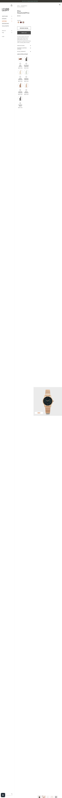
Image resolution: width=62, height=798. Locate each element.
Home (18, 5)
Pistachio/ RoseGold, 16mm (26, 79)
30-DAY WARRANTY (21, 51)
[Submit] (11, 794)
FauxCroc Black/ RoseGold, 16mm (20, 106)
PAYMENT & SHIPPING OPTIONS (22, 48)
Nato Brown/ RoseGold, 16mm (20, 67)
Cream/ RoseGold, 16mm (20, 79)
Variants (19, 20)
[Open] (3, 795)
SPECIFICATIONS (20, 45)
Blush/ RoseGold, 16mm (26, 92)
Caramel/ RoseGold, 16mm (20, 92)
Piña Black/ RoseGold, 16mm (26, 66)
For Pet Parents (24, 5)
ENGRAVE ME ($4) (24, 28)
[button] (18, 22)
